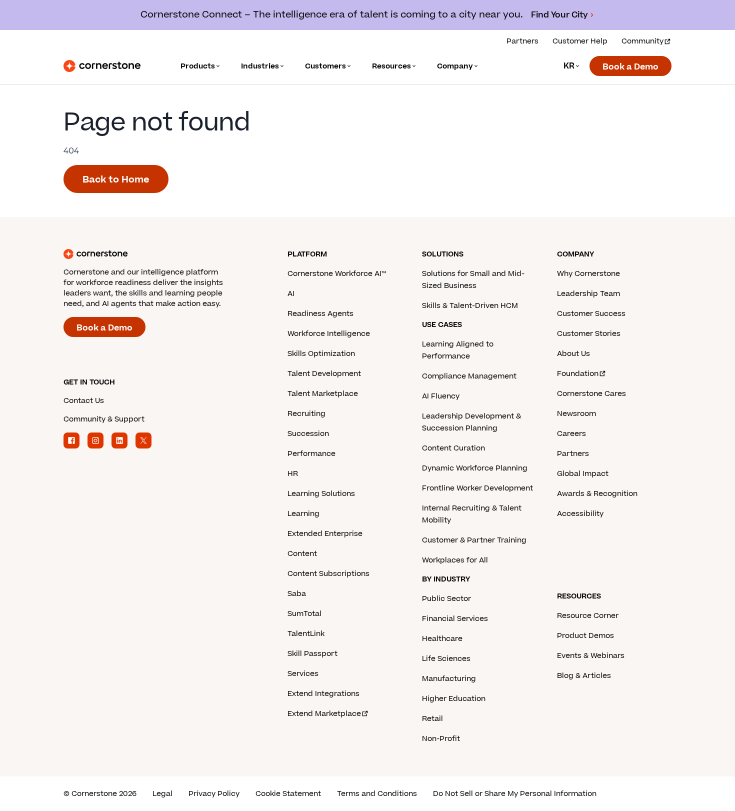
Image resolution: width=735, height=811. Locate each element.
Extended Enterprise (325, 533)
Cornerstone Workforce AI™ (337, 273)
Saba (297, 593)
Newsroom (576, 413)
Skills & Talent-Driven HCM (470, 305)
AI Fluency (441, 396)
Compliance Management (469, 376)
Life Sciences (446, 659)
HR (293, 473)
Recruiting (307, 413)
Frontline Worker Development (477, 488)
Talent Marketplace (323, 393)
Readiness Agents (321, 313)
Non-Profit (441, 739)
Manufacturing (449, 679)
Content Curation (453, 448)
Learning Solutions (321, 493)
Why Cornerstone (588, 273)
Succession (308, 433)
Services (303, 673)
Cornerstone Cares (591, 393)
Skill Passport (313, 653)
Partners (522, 41)
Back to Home (116, 179)
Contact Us (84, 401)
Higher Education (454, 699)
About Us (573, 353)
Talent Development (324, 373)
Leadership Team (588, 293)
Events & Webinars (590, 655)
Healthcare (442, 639)
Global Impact (582, 473)
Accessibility (580, 513)
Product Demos (585, 635)
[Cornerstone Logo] (102, 66)
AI (291, 293)
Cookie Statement (288, 793)
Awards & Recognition (597, 493)
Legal (162, 793)
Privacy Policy (214, 793)
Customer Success (591, 313)
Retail (432, 719)
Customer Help (580, 41)
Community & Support (104, 419)
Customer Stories (588, 333)
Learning (304, 513)
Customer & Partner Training (474, 540)
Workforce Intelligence (329, 333)
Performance (312, 453)
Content (302, 553)
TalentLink (306, 633)
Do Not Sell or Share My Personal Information (514, 793)
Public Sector (446, 599)
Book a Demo (630, 67)
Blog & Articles (584, 675)
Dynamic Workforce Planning (475, 468)
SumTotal (305, 613)
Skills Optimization (321, 353)
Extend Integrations (324, 693)
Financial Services (455, 619)
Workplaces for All (455, 560)
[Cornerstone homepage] (160, 254)
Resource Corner (587, 615)
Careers (571, 433)
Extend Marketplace (324, 713)
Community (643, 41)
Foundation (577, 373)
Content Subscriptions (329, 573)
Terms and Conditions (377, 793)
